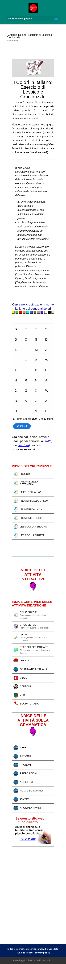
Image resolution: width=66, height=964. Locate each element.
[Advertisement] (33, 909)
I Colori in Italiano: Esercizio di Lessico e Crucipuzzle (30, 36)
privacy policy (42, 952)
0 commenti (12, 40)
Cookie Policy (25, 952)
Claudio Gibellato (49, 949)
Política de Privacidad (39, 960)
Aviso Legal (19, 960)
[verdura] (24, 445)
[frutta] (48, 441)
